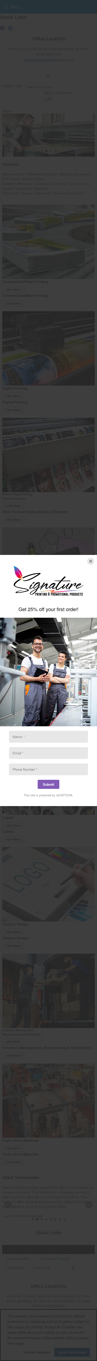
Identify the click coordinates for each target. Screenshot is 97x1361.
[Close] (90, 561)
